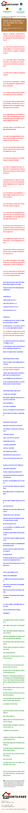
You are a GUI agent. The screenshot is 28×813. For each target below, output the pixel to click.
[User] (2, 811)
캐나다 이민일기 (18, 28)
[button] (21, 4)
